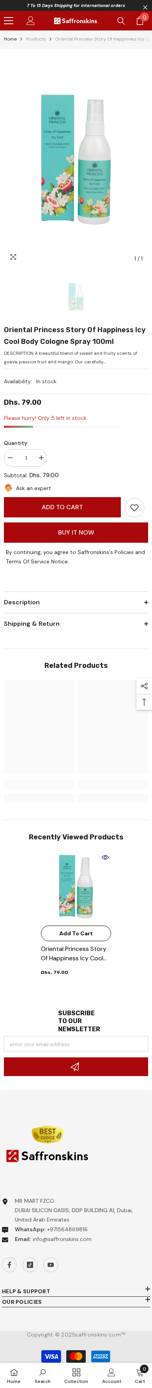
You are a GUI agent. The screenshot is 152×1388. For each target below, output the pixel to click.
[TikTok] (30, 1264)
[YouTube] (50, 1264)
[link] (134, 507)
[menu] (8, 20)
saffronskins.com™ (100, 1334)
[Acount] (31, 20)
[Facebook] (9, 1264)
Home (10, 39)
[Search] (121, 21)
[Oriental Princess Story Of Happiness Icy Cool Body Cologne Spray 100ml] (76, 887)
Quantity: (16, 442)
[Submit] (76, 1066)
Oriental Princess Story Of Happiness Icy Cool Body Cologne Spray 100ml (73, 954)
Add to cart (62, 507)
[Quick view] (105, 857)
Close (145, 8)
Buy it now (76, 532)
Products (36, 39)
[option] (76, 159)
